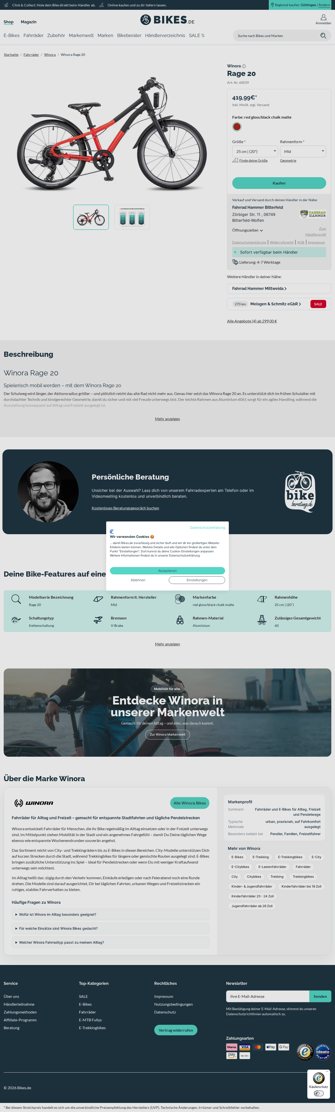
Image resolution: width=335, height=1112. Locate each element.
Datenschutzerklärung (207, 528)
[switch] (319, 1093)
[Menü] (327, 1072)
